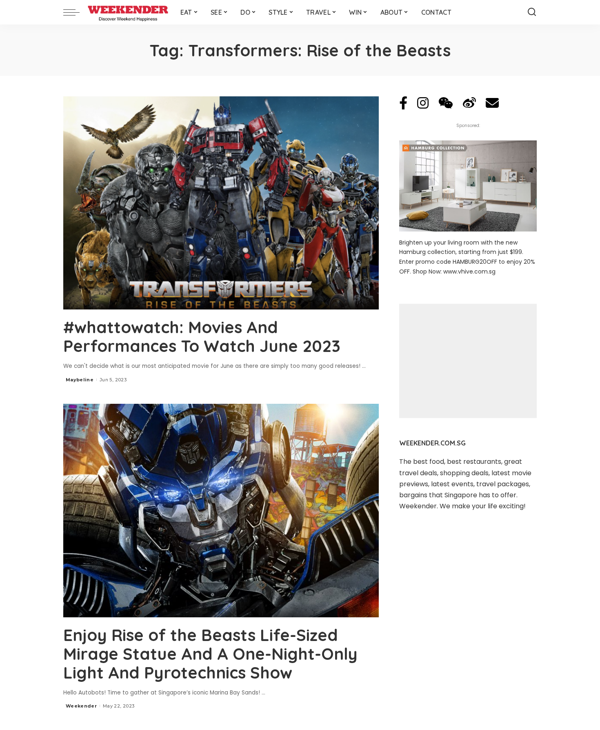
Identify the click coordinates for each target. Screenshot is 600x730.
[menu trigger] (75, 12)
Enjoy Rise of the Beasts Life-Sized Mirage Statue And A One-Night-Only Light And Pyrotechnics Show (210, 654)
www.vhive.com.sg (469, 271)
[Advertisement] (468, 361)
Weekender (81, 706)
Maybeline (79, 380)
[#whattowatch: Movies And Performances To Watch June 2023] (221, 202)
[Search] (532, 12)
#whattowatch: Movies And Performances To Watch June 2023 (201, 336)
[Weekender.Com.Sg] (128, 12)
